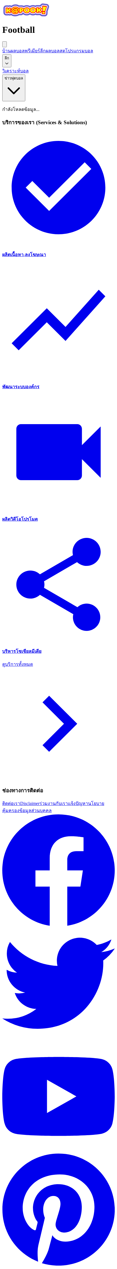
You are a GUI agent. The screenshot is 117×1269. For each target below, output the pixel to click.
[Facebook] (58, 924)
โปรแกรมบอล (79, 50)
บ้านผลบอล (13, 50)
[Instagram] (58, 1264)
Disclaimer (29, 803)
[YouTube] (58, 1150)
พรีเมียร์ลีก (35, 50)
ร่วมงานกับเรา (53, 803)
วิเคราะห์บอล (15, 70)
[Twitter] (58, 1037)
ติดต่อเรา (11, 803)
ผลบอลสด (55, 50)
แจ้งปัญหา (78, 803)
